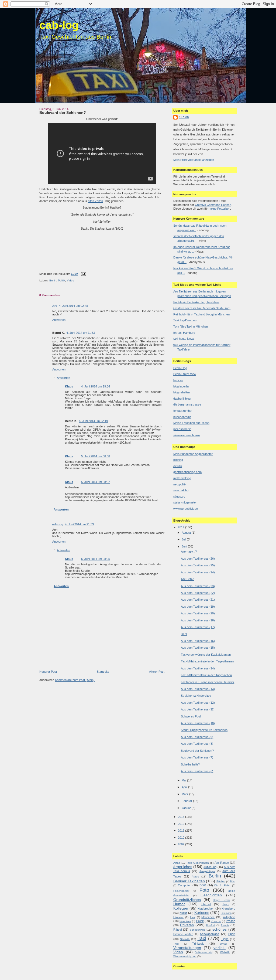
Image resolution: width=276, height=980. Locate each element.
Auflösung (209, 867)
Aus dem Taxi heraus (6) (197, 771)
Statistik (185, 939)
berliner (178, 380)
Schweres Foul (191, 716)
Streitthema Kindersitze (196, 695)
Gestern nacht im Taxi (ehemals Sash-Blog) (201, 308)
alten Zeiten (95, 201)
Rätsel (177, 929)
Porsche (216, 921)
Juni (185, 546)
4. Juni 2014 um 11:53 (80, 332)
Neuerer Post (48, 671)
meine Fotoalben (219, 208)
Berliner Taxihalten (189, 881)
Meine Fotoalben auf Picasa (191, 422)
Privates (187, 925)
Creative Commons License (213, 204)
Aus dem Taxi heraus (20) (198, 613)
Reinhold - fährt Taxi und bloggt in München (201, 314)
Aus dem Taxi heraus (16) (198, 640)
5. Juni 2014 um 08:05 (95, 558)
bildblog (178, 459)
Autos (195, 876)
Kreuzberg (228, 908)
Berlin (52, 280)
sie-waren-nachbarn (186, 435)
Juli (184, 539)
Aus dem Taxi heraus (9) (197, 737)
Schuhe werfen (183, 934)
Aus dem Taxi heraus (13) (198, 688)
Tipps (225, 939)
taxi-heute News (184, 338)
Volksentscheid (203, 952)
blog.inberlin (181, 386)
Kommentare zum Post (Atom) (75, 680)
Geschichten (211, 895)
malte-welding (182, 478)
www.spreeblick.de (185, 508)
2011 (181, 830)
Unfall (223, 943)
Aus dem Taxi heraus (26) (198, 558)
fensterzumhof (182, 410)
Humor (179, 904)
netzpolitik (179, 484)
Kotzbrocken (206, 908)
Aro (54, 305)
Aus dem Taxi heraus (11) (198, 709)
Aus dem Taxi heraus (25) (198, 565)
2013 (181, 816)
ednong (57, 524)
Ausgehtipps (207, 871)
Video (70, 280)
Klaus (69, 386)
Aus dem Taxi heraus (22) (198, 592)
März (185, 794)
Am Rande (222, 862)
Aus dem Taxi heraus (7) (197, 757)
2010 (181, 837)
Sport (231, 933)
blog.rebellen (181, 392)
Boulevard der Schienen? (62, 112)
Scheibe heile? (190, 764)
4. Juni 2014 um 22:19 (93, 421)
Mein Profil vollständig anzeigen (193, 159)
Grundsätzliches (187, 900)
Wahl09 (225, 952)
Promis (225, 925)
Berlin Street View (184, 374)
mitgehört (229, 917)
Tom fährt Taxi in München (190, 326)
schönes (219, 929)
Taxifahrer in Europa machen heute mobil (207, 682)
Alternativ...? (189, 551)
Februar (187, 800)
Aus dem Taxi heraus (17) (198, 627)
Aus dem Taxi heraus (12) (198, 702)
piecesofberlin (182, 429)
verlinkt (219, 948)
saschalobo (180, 490)
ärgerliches (182, 867)
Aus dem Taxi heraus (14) (198, 668)
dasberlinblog (182, 398)
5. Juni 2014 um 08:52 (95, 482)
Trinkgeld (198, 943)
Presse (230, 921)
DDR (202, 885)
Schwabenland (209, 933)
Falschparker (181, 890)
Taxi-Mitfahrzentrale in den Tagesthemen (207, 661)
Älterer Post (156, 671)
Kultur (183, 912)
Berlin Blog (180, 368)
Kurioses (201, 913)
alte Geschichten (198, 862)
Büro (232, 881)
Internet (206, 904)
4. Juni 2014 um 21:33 (79, 524)
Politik (61, 280)
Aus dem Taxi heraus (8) (197, 743)
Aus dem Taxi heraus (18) (198, 620)
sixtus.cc (179, 496)
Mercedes (208, 917)
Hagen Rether (221, 900)
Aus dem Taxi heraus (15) (198, 647)
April (185, 787)
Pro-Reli (210, 925)
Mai (184, 780)
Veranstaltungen (187, 948)
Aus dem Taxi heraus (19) (198, 606)
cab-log (59, 25)
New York (185, 921)
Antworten (58, 319)
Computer (184, 885)
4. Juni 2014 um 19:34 (95, 386)
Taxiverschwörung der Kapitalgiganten (206, 654)
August (187, 532)
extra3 (177, 466)
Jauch (225, 904)
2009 (181, 844)
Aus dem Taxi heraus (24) (198, 572)
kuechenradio (182, 416)
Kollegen (180, 908)
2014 (181, 527)
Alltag (176, 862)
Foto (204, 890)
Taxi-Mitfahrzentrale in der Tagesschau (206, 675)
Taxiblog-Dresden (184, 320)
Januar (187, 807)
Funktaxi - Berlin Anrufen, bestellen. (196, 302)
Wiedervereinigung (184, 956)
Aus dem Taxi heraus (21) (198, 599)
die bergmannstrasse (187, 404)
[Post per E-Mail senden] (83, 274)
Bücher (220, 881)
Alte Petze (187, 579)
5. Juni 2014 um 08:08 (95, 456)
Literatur (178, 917)
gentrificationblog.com (187, 472)
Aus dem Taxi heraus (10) (198, 723)
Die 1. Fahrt (222, 885)
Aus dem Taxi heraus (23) (198, 586)
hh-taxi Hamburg (184, 332)
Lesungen (226, 913)
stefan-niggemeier (185, 502)
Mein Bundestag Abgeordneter (193, 453)
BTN (184, 634)
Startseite (103, 671)
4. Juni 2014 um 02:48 (73, 305)
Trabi (176, 943)
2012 (181, 823)
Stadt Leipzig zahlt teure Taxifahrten (204, 729)
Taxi (202, 938)
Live (192, 917)
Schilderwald (197, 929)
